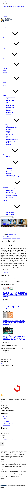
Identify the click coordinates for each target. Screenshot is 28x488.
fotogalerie (6, 272)
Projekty (18, 238)
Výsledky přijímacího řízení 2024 (14, 308)
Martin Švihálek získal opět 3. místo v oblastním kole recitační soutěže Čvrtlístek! (15, 338)
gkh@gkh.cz (6, 1)
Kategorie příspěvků (5, 348)
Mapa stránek (6, 421)
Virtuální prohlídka (10, 100)
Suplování (12, 6)
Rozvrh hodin (6, 6)
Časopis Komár (9, 134)
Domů (4, 27)
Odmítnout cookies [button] (11, 485)
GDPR (4, 418)
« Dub (2, 363)
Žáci (4, 58)
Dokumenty (8, 114)
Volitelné (10, 170)
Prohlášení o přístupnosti (8, 423)
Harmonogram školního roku (12, 177)
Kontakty (5, 82)
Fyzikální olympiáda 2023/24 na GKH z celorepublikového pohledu (15, 294)
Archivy (2, 365)
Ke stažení (5, 416)
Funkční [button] (2, 459)
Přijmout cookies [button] (4, 485)
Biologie (11, 238)
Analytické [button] (3, 468)
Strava (22, 6)
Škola (4, 38)
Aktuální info (6, 238)
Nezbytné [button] (2, 478)
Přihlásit (5, 16)
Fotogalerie (8, 144)
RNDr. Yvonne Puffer (7, 236)
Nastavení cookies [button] (19, 485)
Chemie (14, 238)
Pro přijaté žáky (9, 197)
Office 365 (17, 6)
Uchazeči (5, 68)
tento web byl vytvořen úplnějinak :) (8, 439)
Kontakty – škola (6, 425)
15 (4, 358)
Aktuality (5, 70)
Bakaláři (5, 72)
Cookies (5, 419)
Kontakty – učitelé (10, 214)
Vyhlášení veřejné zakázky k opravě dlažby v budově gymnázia (14, 322)
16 (5, 358)
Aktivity (5, 48)
